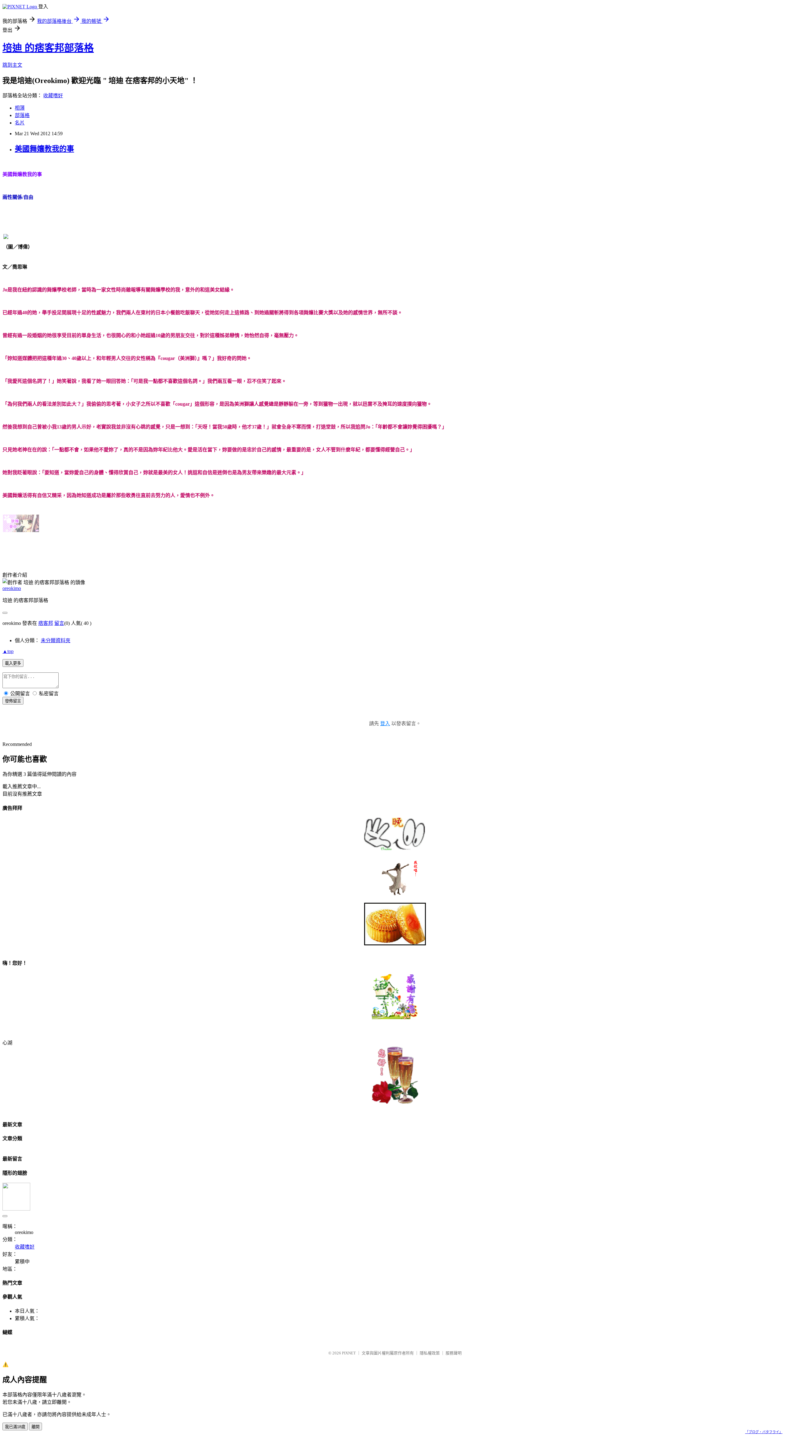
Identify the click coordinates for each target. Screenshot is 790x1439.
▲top (8, 651)
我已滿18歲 (15, 1426)
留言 (59, 623)
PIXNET (349, 1353)
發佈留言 (13, 701)
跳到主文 (12, 65)
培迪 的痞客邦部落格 (48, 47)
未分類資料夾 (55, 640)
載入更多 (13, 663)
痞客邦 (45, 623)
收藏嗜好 (53, 95)
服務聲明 (454, 1353)
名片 (20, 122)
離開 (35, 1426)
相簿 (20, 108)
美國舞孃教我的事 (44, 149)
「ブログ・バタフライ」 (764, 1432)
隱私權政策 (430, 1353)
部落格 (22, 115)
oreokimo (11, 588)
